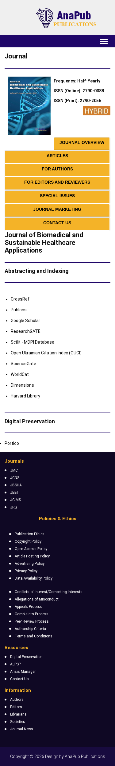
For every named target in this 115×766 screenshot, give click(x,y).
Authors (17, 699)
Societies (17, 722)
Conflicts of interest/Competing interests (48, 592)
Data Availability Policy (33, 578)
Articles (57, 155)
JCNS (14, 478)
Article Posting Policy (32, 556)
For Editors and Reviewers (57, 182)
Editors (16, 707)
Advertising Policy (29, 563)
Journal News (21, 729)
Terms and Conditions (33, 636)
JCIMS (15, 500)
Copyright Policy (28, 541)
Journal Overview (81, 142)
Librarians (18, 714)
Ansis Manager (23, 671)
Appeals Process (28, 606)
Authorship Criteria (30, 629)
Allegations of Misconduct (37, 599)
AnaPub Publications (85, 756)
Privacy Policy (26, 571)
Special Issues (57, 195)
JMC (14, 470)
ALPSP (15, 664)
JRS (13, 507)
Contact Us (57, 222)
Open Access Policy (31, 549)
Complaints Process (31, 614)
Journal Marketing (57, 209)
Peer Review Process (32, 621)
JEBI (14, 492)
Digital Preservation (26, 657)
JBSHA (16, 485)
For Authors (57, 168)
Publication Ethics (29, 534)
